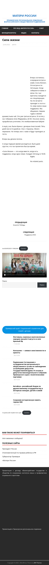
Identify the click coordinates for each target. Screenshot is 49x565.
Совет (41, 28)
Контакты (35, 33)
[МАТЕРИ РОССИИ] (24, 10)
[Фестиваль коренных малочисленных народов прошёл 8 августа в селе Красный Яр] (6, 341)
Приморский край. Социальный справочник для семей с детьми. (24, 329)
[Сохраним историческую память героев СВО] (6, 404)
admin (14, 45)
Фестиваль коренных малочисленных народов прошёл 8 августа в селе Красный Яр (29, 339)
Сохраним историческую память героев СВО (27, 401)
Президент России (9, 449)
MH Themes (38, 563)
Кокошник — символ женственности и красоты (29, 351)
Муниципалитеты (9, 33)
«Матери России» (9, 460)
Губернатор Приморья (11, 456)
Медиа (23, 33)
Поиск (4, 281)
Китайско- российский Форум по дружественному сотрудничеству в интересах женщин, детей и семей (28, 388)
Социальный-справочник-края (11, 412)
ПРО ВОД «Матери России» (23, 28)
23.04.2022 (6, 45)
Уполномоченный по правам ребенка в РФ (19, 453)
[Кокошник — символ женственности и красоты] (6, 355)
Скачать (23, 248)
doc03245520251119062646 (10, 248)
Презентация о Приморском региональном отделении (21, 529)
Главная (5, 28)
